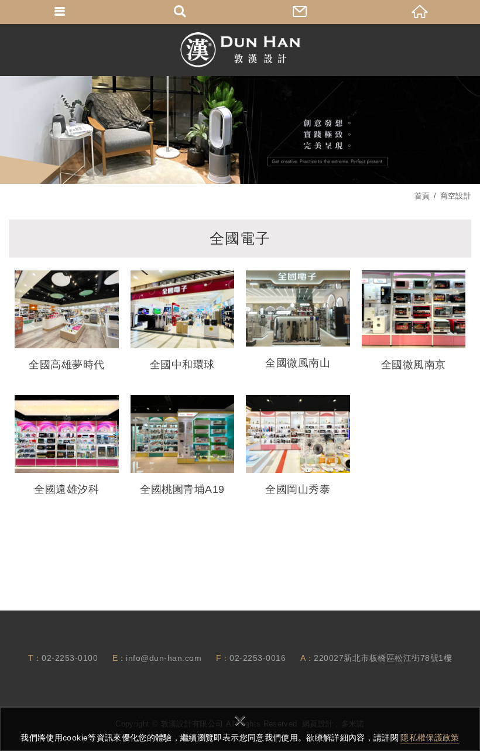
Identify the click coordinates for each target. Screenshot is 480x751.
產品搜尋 (180, 11)
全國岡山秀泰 (298, 445)
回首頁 (420, 11)
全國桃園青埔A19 (183, 445)
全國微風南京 (414, 321)
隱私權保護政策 (429, 737)
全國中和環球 (183, 321)
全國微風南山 (298, 320)
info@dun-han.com (163, 658)
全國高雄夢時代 (67, 321)
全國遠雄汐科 (67, 445)
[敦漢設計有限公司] (240, 49)
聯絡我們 (300, 11)
